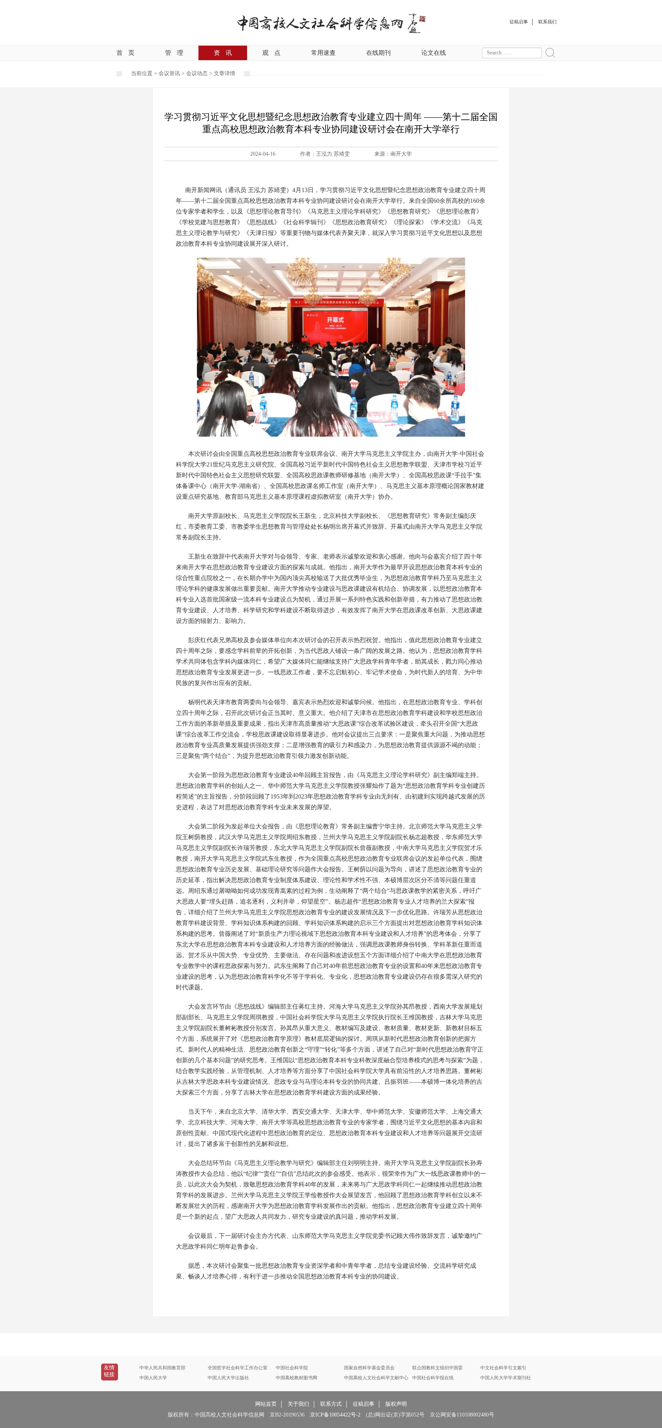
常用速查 (323, 52)
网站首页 (266, 1404)
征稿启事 (363, 1404)
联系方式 (331, 1404)
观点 (271, 52)
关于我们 (298, 1404)
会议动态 (197, 73)
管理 (174, 52)
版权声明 (396, 1404)
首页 (125, 52)
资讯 (223, 52)
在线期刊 (378, 52)
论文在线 (433, 52)
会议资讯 (169, 73)
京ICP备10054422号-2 (335, 1415)
